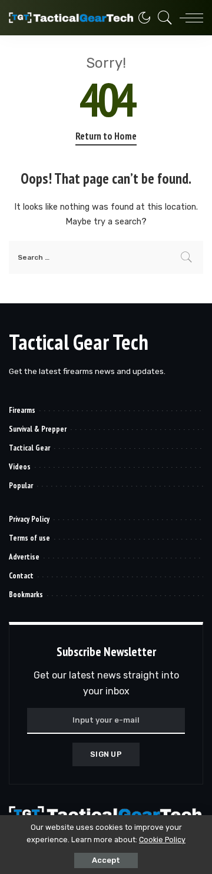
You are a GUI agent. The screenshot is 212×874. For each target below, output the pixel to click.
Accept (106, 860)
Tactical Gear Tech (78, 342)
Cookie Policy (162, 839)
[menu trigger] (188, 17)
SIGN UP (106, 754)
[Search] (162, 17)
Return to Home (106, 136)
